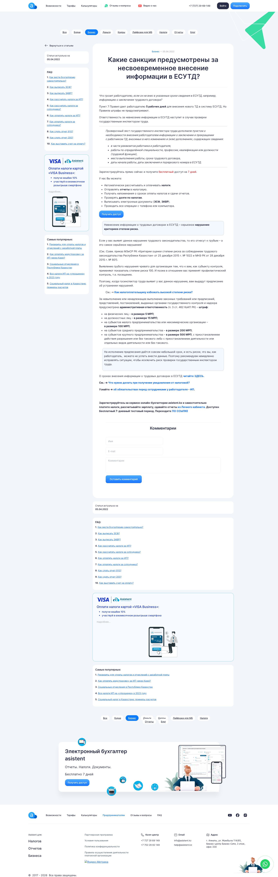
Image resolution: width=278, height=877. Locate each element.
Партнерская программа (99, 834)
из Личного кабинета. (192, 407)
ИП (192, 389)
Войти (223, 5)
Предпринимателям (114, 815)
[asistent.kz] (32, 815)
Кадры (121, 32)
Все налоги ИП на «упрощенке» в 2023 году (122, 693)
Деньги (107, 32)
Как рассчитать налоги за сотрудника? (119, 552)
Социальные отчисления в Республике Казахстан (125, 687)
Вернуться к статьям (61, 45)
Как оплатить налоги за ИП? (65, 115)
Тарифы (71, 5)
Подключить (240, 5)
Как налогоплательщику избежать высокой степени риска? (153, 292)
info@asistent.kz (182, 840)
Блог (192, 32)
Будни (77, 32)
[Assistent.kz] (32, 6)
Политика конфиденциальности (102, 846)
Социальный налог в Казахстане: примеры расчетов (127, 699)
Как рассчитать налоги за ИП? (66, 99)
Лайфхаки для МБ (142, 32)
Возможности (53, 5)
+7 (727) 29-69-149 (199, 5)
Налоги (163, 32)
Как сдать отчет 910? (61, 131)
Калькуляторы (89, 5)
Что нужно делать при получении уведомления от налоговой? (149, 382)
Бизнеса (34, 856)
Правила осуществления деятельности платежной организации (106, 854)
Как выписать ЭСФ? (60, 87)
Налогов (34, 841)
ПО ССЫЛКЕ (180, 411)
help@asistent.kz (183, 844)
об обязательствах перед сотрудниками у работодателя (150, 389)
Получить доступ (111, 214)
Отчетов (35, 848)
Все (65, 32)
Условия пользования (96, 840)
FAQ (159, 815)
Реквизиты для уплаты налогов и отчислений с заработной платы (133, 674)
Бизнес (91, 32)
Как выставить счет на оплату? (68, 143)
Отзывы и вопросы (120, 5)
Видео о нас (150, 5)
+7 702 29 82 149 (150, 844)
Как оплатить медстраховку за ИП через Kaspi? (124, 680)
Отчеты (178, 32)
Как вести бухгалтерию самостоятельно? (120, 527)
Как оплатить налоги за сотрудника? (118, 564)
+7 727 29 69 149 (150, 840)
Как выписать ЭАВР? (61, 93)
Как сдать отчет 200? (61, 137)
